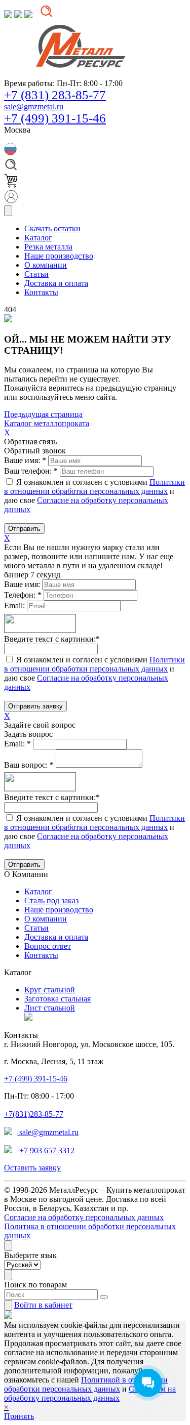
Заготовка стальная (57, 998)
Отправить (24, 528)
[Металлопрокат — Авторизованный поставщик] (28, 1018)
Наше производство (58, 909)
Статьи (36, 928)
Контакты (41, 955)
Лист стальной (49, 1007)
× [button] (6, 1407)
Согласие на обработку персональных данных (84, 1217)
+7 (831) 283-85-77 (55, 95)
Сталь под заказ (51, 900)
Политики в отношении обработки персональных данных (94, 486)
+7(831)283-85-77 (33, 1114)
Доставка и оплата (56, 937)
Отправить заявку (35, 706)
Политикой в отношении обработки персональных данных (86, 1384)
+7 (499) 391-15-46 (55, 118)
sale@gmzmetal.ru (33, 106)
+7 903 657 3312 (46, 1150)
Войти (43, 1305)
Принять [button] (19, 1416)
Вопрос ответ (47, 946)
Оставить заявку (32, 1167)
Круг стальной (49, 989)
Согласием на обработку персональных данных (90, 1393)
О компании (45, 918)
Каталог (38, 891)
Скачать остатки (52, 228)
